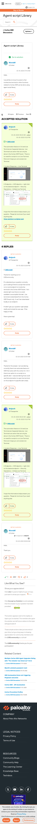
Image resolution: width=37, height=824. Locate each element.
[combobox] (10, 22)
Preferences (29, 820)
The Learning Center (12, 767)
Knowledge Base (10, 771)
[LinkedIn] (21, 789)
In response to (22, 535)
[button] (6, 820)
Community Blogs (11, 758)
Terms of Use (9, 740)
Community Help (10, 762)
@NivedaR (11, 142)
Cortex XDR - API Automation (15, 685)
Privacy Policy (21, 814)
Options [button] (28, 31)
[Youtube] (14, 789)
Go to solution (17, 57)
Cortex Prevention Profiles (14, 692)
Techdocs (7, 775)
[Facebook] (28, 789)
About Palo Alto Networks (15, 718)
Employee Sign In (31, 3)
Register (18, 3)
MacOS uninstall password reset (16, 668)
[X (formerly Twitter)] (8, 789)
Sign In (24, 3)
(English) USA (31, 7)
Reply (17, 104)
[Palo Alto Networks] (18, 708)
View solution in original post (14, 219)
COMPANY (8, 714)
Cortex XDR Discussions (13, 663)
